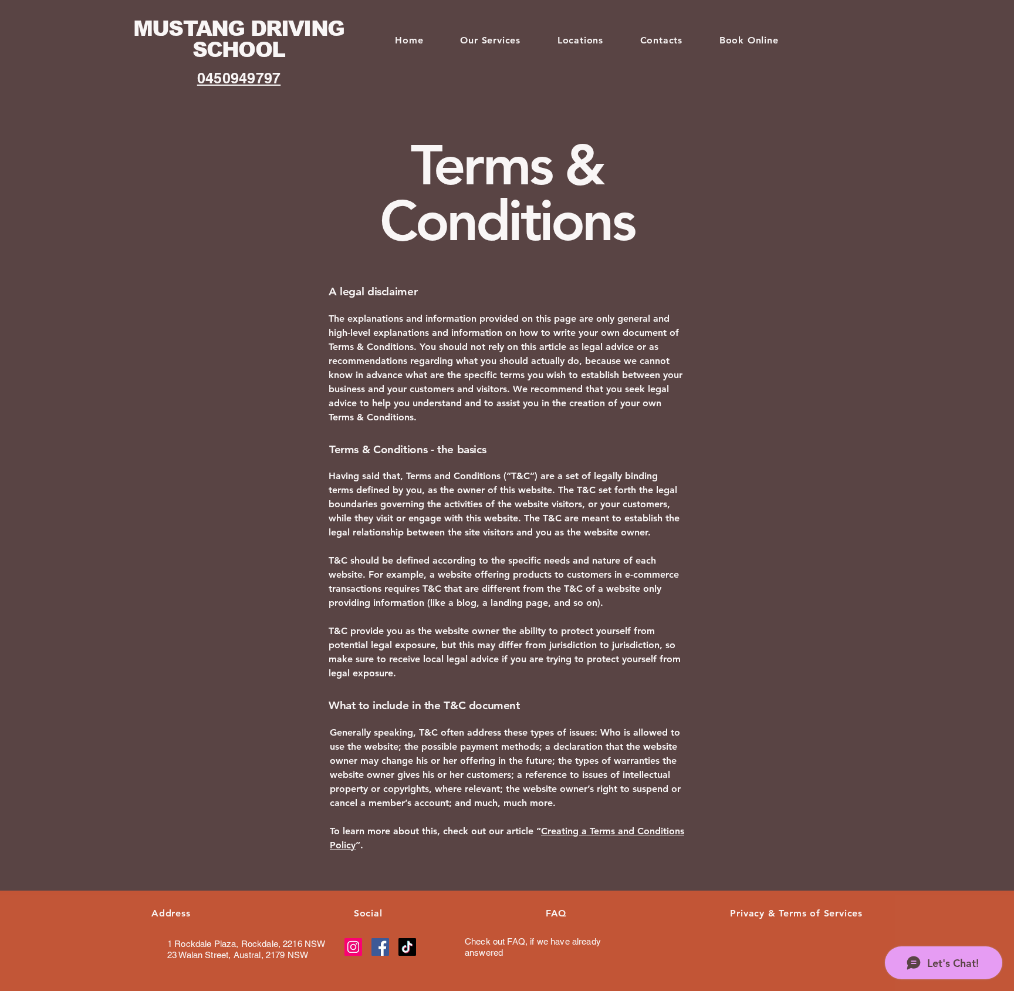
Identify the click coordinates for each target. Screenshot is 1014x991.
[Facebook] (380, 947)
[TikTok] (407, 947)
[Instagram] (353, 947)
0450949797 (239, 78)
